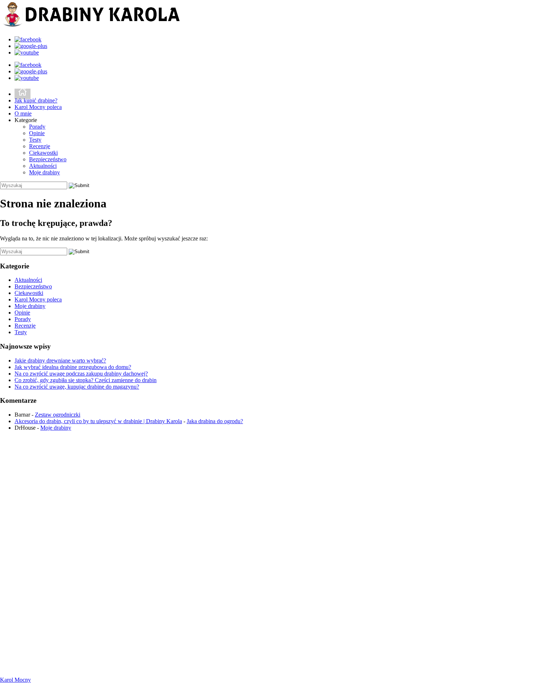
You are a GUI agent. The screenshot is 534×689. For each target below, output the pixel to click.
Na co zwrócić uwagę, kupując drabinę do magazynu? (77, 387)
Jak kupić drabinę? (36, 100)
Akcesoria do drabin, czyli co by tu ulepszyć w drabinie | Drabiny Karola (98, 421)
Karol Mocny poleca (38, 107)
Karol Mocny (15, 680)
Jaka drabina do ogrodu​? (215, 421)
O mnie (23, 113)
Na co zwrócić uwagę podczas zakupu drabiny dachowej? (81, 373)
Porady (37, 126)
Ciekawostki (43, 153)
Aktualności (43, 166)
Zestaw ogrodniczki (57, 415)
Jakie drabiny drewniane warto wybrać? (60, 360)
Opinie (37, 133)
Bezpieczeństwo (47, 159)
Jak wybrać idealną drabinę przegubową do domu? (73, 367)
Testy (35, 140)
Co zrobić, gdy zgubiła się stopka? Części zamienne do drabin (86, 380)
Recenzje (39, 146)
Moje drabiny (44, 172)
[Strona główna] (23, 94)
